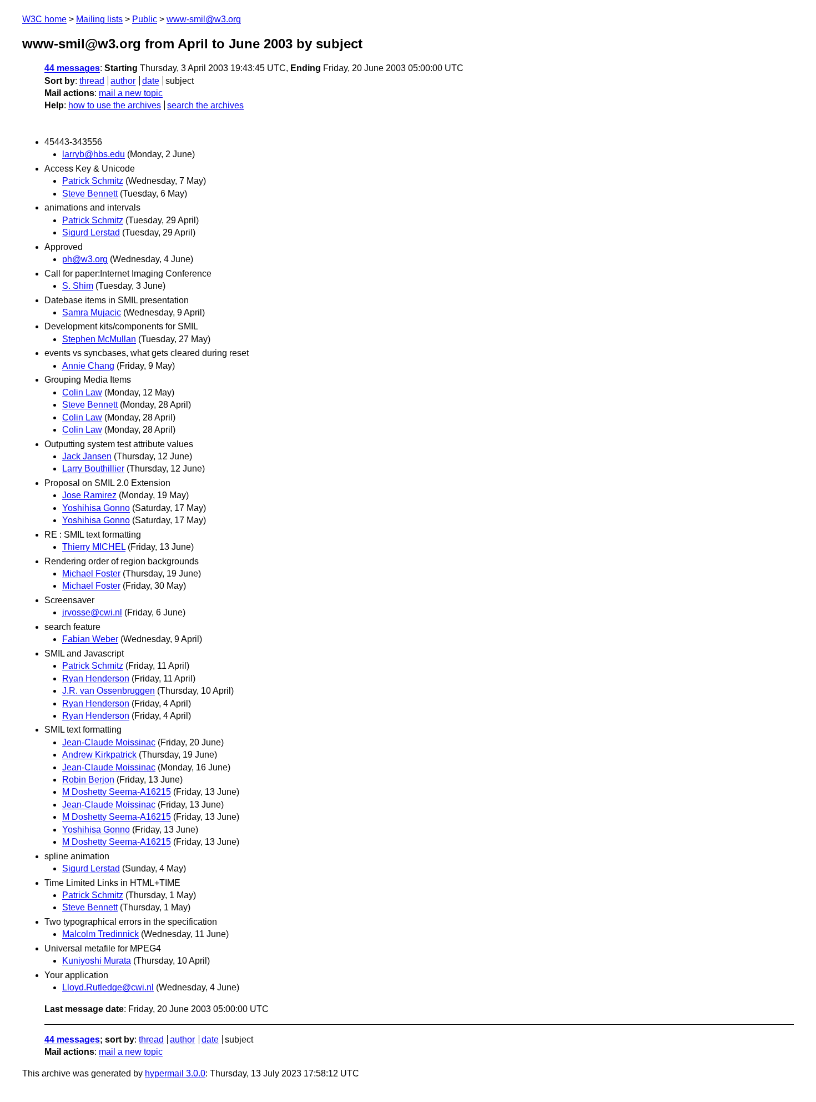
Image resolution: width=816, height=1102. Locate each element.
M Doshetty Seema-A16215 (116, 792)
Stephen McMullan (99, 339)
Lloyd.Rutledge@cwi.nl (108, 987)
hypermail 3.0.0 (175, 1073)
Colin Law (82, 392)
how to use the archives (114, 105)
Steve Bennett (90, 193)
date (150, 81)
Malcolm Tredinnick (100, 934)
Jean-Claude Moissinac (108, 742)
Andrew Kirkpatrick (99, 754)
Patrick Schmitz (92, 181)
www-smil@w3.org (204, 19)
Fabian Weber (90, 639)
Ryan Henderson (95, 678)
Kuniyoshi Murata (96, 960)
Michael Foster (91, 573)
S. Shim (77, 285)
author (122, 81)
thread (91, 81)
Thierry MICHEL (93, 547)
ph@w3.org (85, 259)
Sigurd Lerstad (91, 232)
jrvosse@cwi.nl (92, 612)
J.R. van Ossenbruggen (108, 690)
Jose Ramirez (89, 495)
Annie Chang (88, 365)
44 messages (72, 68)
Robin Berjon (88, 779)
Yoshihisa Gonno (96, 508)
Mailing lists (99, 19)
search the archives (205, 105)
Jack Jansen (87, 456)
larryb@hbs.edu (93, 154)
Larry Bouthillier (93, 468)
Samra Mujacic (91, 312)
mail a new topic (131, 93)
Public (144, 19)
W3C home (44, 19)
